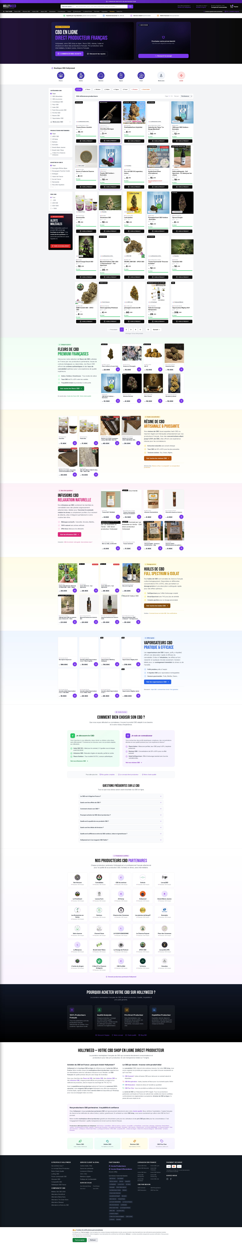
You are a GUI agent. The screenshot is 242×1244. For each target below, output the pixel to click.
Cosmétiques (61, 11)
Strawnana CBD (105, 217)
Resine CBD (56, 115)
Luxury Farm (145, 1125)
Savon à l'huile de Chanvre (85, 171)
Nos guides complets (108, 774)
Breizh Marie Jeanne (58, 147)
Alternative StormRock (58, 1194)
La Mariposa (82, 1128)
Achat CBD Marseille (143, 1168)
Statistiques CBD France (58, 1184)
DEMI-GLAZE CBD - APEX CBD (84, 308)
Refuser (93, 1240)
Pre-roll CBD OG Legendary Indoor (133, 172)
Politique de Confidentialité (88, 1179)
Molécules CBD (58, 122)
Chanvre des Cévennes (101, 1127)
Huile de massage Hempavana (154, 308)
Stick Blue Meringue (107, 129)
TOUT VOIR (8, 11)
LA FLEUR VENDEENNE (151, 1127)
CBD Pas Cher (129, 1088)
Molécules (78, 11)
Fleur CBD (55, 104)
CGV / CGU (83, 1174)
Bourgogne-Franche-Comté (61, 171)
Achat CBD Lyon (154, 1165)
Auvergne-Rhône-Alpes (59, 168)
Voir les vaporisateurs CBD (156, 682)
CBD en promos (57, 99)
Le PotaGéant (137, 1125)
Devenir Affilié (113, 1172)
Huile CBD (55, 107)
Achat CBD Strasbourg (153, 1175)
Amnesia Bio (80, 217)
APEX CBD (55, 136)
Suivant (156, 329)
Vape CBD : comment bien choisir (160, 689)
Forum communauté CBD (59, 1176)
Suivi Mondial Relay (85, 1186)
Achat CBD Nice (142, 1172)
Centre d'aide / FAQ (86, 1166)
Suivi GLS (82, 1188)
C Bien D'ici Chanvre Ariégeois (58, 154)
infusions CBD (75, 1080)
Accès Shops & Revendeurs (121, 1169)
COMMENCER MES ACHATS (70, 54)
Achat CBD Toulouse (153, 1169)
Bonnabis (55, 144)
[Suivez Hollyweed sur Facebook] (171, 1179)
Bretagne (55, 174)
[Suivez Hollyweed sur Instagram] (167, 1179)
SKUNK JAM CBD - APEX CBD (134, 262)
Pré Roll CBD (56, 113)
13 (148, 329)
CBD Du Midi (158, 1128)
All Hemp (55, 139)
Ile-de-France (56, 179)
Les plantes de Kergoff (115, 1127)
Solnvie (124, 1125)
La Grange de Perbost (103, 1128)
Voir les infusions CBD (68, 534)
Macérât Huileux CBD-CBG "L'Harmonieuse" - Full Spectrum (109, 263)
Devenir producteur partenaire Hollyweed (122, 977)
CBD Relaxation (130, 1085)
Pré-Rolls (96, 11)
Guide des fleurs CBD (73, 396)
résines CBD (111, 1078)
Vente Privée (88, 11)
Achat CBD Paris (142, 1165)
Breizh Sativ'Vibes (58, 150)
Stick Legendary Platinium (109, 308)
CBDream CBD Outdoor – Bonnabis (180, 128)
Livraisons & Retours (86, 1171)
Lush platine (128, 217)
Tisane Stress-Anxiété (84, 127)
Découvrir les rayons (97, 54)
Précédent (113, 329)
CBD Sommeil (129, 1076)
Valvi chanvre (132, 1127)
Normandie (55, 182)
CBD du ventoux (116, 1125)
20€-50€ (55, 203)
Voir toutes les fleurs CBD (70, 388)
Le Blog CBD (55, 1174)
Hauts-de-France (57, 176)
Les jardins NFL (121, 1128)
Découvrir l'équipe (103, 1035)
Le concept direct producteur (129, 774)
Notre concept (118, 1035)
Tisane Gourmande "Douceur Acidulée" (158, 262)
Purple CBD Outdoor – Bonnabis (107, 174)
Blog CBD (144, 1035)
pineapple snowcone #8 (132, 308)
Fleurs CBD (17, 11)
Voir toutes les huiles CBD (156, 606)
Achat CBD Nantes (155, 1172)
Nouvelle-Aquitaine (58, 184)
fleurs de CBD (87, 1078)
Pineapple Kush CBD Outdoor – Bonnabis (158, 218)
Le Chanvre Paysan (163, 1127)
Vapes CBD (44, 11)
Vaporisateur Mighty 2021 (181, 308)
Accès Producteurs (118, 1166)
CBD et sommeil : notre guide (72, 542)
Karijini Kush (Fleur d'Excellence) (154, 172)
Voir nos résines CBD (133, 762)
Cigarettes (104, 11)
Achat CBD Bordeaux (140, 1179)
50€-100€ (55, 205)
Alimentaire (52, 11)
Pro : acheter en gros (232, 11)
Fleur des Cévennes (114, 1204)
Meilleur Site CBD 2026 (58, 1191)
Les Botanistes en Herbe (82, 1127)
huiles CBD (99, 1078)
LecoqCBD (130, 1125)
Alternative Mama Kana (58, 1197)
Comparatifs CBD (56, 1182)
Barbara (54, 142)
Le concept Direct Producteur (60, 1168)
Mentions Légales (85, 1176)
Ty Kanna (165, 1128)
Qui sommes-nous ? (86, 542)
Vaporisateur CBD (57, 118)
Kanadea (72, 1130)
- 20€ (54, 200)
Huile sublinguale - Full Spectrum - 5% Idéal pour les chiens (182, 173)
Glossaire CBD (55, 1179)
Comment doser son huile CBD (157, 613)
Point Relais (96, 1186)
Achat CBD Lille (154, 1179)
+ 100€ (54, 208)
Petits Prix (119, 11)
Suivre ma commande (86, 1168)
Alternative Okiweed (57, 1202)
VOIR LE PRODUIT (87, 141)
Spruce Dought (177, 217)
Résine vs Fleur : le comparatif (160, 466)
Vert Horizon (100, 1125)
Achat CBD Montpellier (141, 1175)
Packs (69, 11)
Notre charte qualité (85, 396)
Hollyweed (158, 1125)
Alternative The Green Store (59, 1199)
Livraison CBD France (147, 1162)
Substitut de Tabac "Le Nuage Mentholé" (156, 128)
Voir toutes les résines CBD (156, 458)
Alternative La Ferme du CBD (60, 1205)
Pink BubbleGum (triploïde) (133, 127)
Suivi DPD (95, 1188)
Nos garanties (174, 689)
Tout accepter (80, 1240)
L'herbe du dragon (131, 1128)
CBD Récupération (131, 1081)
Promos (112, 11)
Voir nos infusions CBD (78, 761)
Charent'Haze (140, 1127)
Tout (53, 93)
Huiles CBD (35, 11)
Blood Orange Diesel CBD (84, 262)
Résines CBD (26, 11)
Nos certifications (172, 613)
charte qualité (137, 1111)
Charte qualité (132, 1035)
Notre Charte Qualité (57, 1171)
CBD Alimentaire (57, 96)
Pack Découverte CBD (59, 110)
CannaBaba (108, 1125)
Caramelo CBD (177, 262)
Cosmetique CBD (57, 102)
